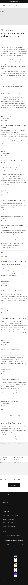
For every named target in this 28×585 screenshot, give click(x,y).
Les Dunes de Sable (4, 457)
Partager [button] (5, 43)
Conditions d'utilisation (9, 526)
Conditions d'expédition (9, 519)
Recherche (5, 502)
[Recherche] (21, 5)
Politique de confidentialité (10, 522)
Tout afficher (14, 485)
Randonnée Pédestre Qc (10, 580)
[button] (4, 5)
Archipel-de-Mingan (18, 457)
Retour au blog (15, 416)
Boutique (5, 499)
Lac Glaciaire (17, 477)
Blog (4, 506)
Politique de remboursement (10, 515)
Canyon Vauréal (3, 477)
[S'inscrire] (23, 544)
